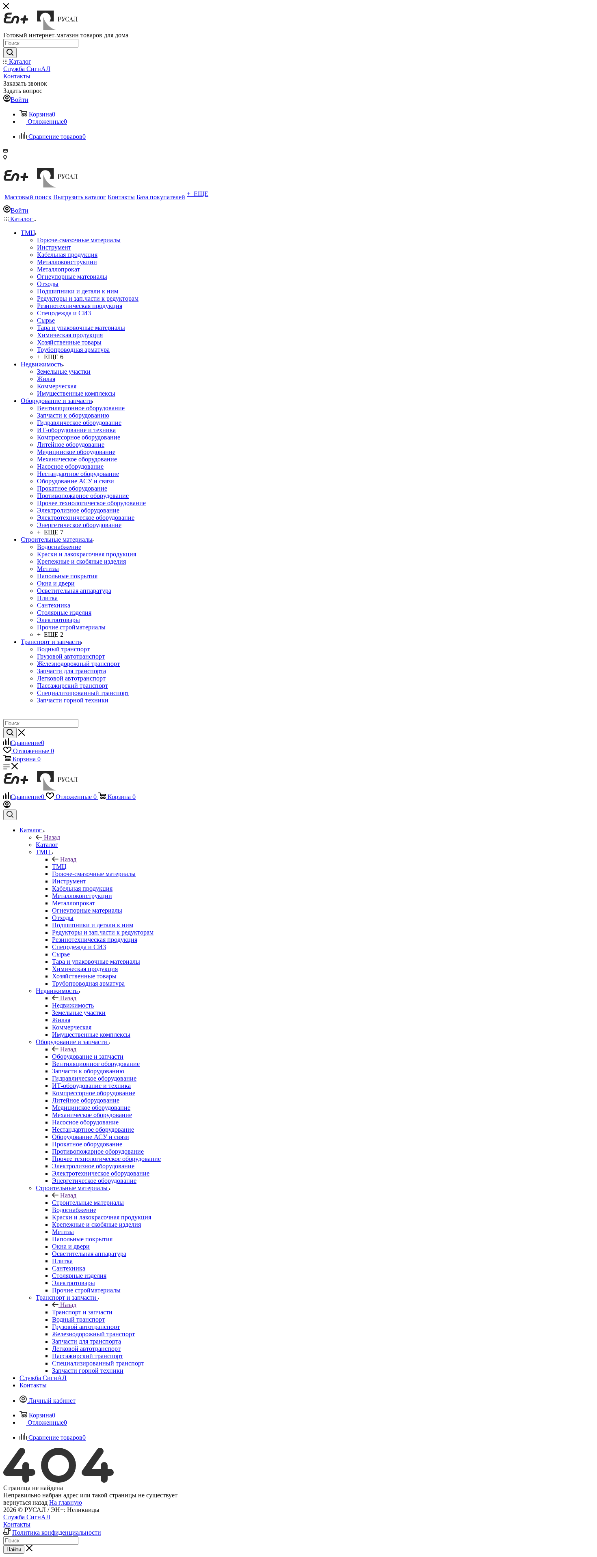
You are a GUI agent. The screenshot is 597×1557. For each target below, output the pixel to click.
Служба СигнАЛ (26, 1517)
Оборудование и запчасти (87, 1056)
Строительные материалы (88, 1202)
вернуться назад (25, 1502)
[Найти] (10, 52)
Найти (13, 1549)
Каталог (47, 844)
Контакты (16, 1524)
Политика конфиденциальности (56, 1532)
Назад (52, 837)
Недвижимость (73, 1005)
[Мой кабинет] (7, 805)
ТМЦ (59, 866)
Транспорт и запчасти (82, 1312)
